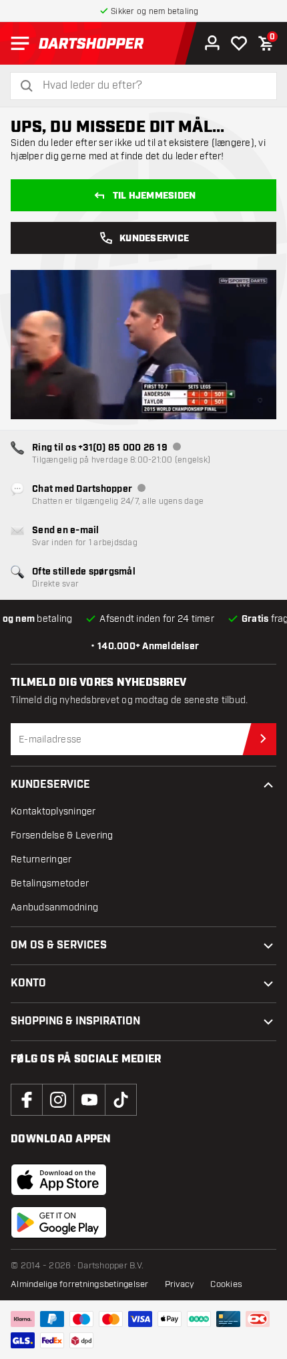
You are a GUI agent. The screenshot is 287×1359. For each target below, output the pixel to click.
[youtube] (89, 1100)
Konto (28, 983)
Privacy (180, 1284)
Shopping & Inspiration (75, 1021)
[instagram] (58, 1100)
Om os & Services (59, 945)
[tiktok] (121, 1100)
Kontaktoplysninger (53, 811)
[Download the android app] (59, 1222)
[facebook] (27, 1100)
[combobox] (151, 85)
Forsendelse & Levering (62, 835)
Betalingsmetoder (50, 883)
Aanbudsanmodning (54, 907)
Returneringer (41, 859)
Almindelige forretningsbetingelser (80, 1284)
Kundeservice (154, 239)
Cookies (226, 1284)
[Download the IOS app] (59, 1180)
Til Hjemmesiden (154, 196)
